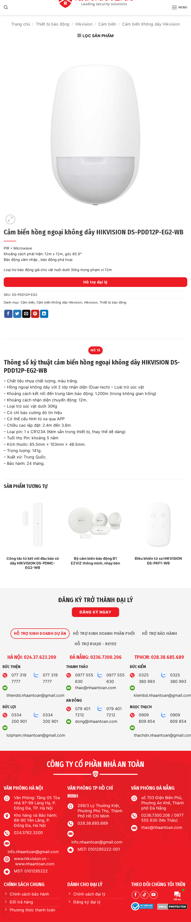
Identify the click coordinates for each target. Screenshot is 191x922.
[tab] (40, 633)
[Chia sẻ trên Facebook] (8, 314)
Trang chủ (20, 24)
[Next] (187, 537)
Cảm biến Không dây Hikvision (151, 24)
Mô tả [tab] (95, 350)
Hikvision (84, 24)
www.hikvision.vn (30, 858)
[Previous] (4, 537)
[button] (6, 7)
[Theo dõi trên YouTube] (153, 895)
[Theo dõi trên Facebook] (136, 895)
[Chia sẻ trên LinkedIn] (44, 314)
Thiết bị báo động (52, 24)
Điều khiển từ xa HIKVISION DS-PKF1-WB (158, 560)
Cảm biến (107, 24)
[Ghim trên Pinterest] (35, 314)
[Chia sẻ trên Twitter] (17, 314)
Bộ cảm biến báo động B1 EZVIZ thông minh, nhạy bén (95, 560)
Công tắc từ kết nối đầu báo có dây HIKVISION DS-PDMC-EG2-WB (32, 563)
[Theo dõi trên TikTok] (145, 895)
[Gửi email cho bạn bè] (26, 314)
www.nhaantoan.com (34, 863)
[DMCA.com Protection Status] (172, 906)
